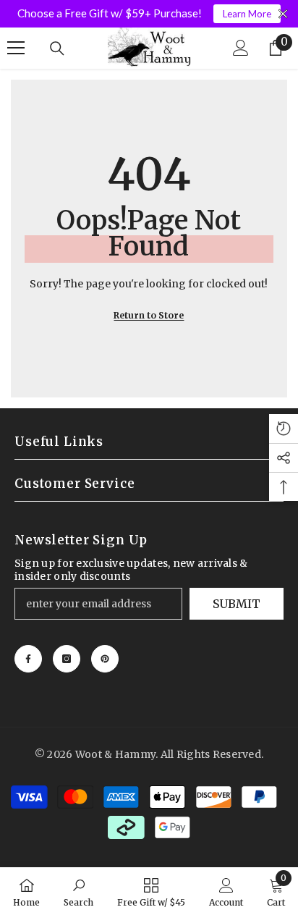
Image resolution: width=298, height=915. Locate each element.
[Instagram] (66, 658)
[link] (78, 891)
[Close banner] (283, 14)
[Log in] (241, 48)
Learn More (247, 14)
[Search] (57, 48)
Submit (236, 603)
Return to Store (149, 315)
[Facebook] (28, 658)
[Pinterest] (105, 658)
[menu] (16, 47)
